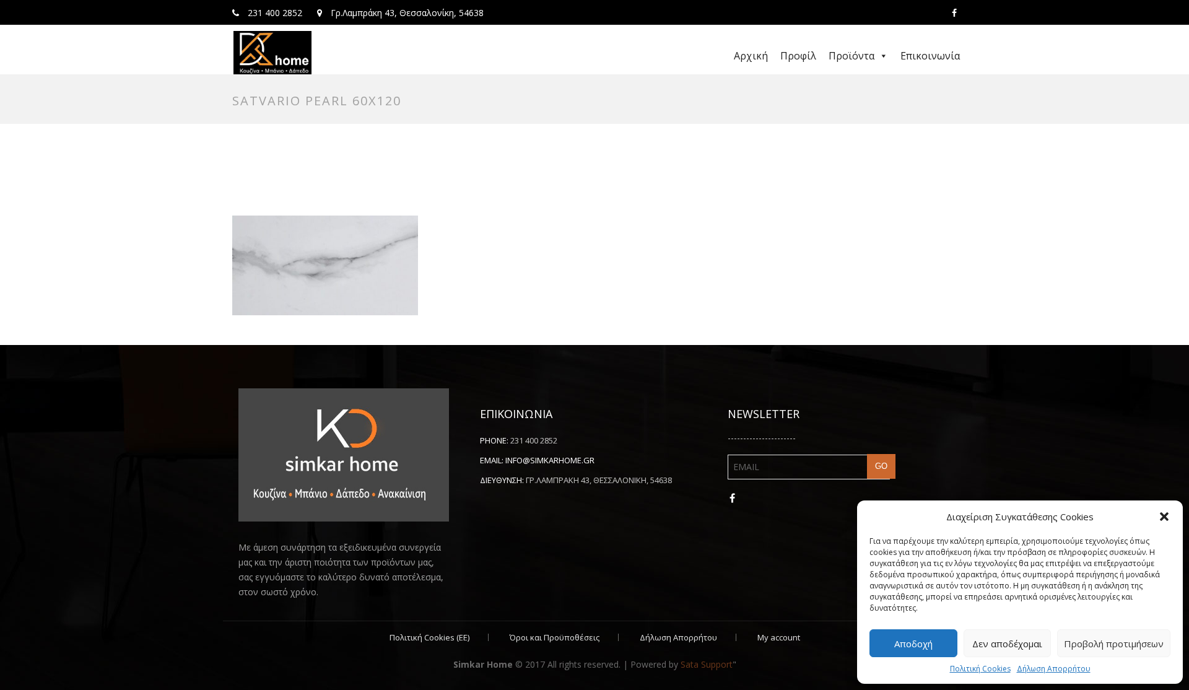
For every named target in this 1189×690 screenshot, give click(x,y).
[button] (1164, 516)
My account (778, 637)
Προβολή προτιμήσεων (1114, 643)
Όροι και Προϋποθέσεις (554, 637)
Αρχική (751, 56)
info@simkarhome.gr (549, 460)
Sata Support (707, 664)
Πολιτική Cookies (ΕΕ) (429, 637)
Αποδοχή (913, 643)
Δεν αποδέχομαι (1007, 643)
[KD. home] (272, 52)
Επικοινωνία (930, 56)
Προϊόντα (851, 56)
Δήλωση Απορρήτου (1054, 668)
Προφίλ (798, 56)
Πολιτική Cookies (980, 668)
